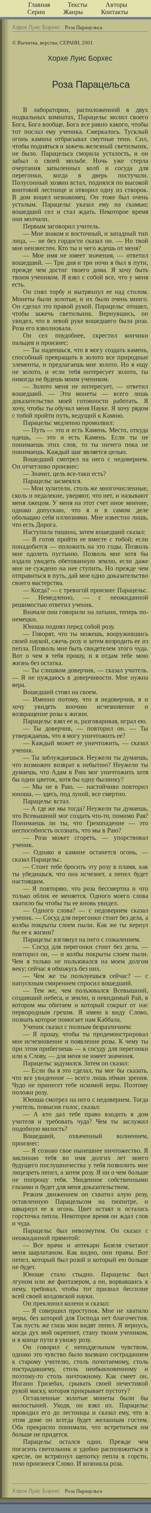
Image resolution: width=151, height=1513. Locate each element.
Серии (36, 11)
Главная (39, 4)
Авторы (116, 4)
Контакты (114, 11)
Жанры (73, 11)
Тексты (77, 4)
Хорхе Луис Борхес (36, 27)
